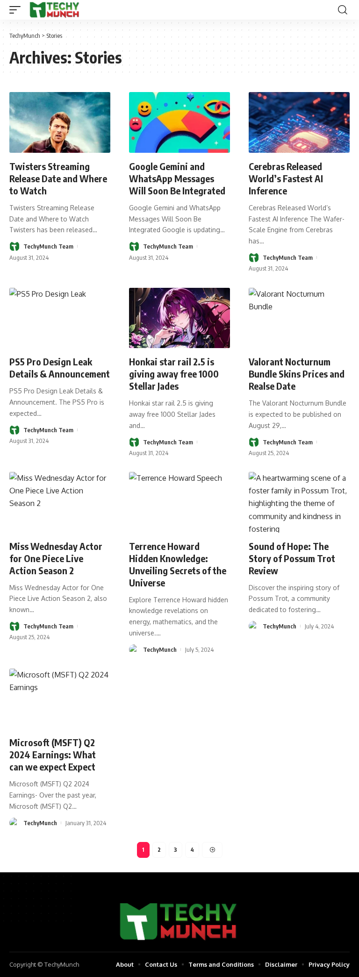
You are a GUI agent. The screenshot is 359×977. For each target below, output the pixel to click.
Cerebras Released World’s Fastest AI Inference (286, 178)
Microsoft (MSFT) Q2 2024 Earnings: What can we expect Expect (52, 754)
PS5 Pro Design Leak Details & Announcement (59, 367)
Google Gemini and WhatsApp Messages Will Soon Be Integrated (177, 178)
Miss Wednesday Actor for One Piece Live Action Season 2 (55, 558)
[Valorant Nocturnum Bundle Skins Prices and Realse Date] (299, 318)
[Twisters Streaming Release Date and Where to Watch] (59, 122)
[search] (343, 10)
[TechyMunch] (55, 10)
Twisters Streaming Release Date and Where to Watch (58, 178)
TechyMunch (160, 649)
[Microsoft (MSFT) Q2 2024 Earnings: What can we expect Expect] (59, 699)
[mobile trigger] (17, 10)
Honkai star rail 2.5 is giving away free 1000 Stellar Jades (174, 374)
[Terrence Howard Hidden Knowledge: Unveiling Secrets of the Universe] (179, 502)
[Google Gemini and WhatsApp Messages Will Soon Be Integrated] (179, 122)
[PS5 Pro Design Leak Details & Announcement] (59, 318)
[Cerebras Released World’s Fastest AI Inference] (299, 122)
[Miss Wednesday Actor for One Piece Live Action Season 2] (59, 502)
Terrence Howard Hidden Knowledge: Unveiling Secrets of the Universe (177, 564)
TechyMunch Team (48, 246)
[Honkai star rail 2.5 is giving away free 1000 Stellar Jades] (179, 318)
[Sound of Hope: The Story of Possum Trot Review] (299, 502)
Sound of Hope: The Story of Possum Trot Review (292, 558)
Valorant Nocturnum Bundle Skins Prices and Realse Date (297, 374)
